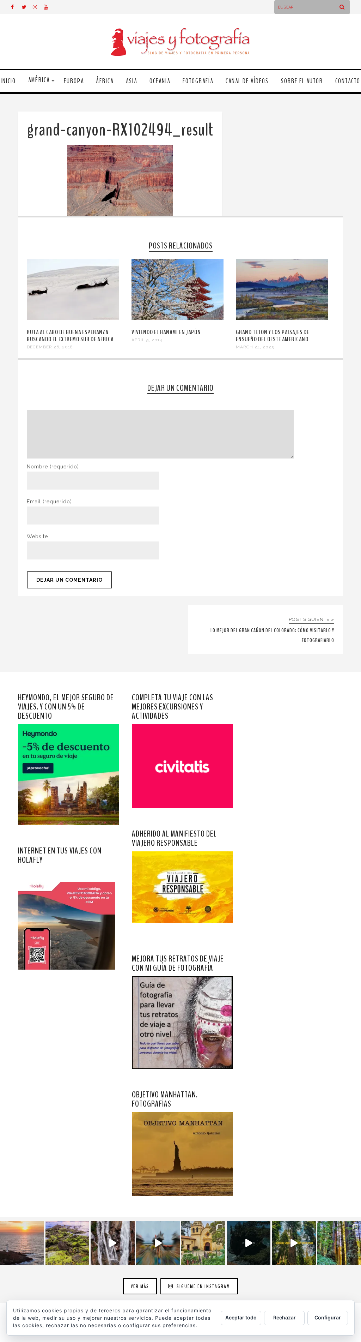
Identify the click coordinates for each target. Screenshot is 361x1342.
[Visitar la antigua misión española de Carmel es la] (203, 1243)
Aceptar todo (241, 1317)
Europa (74, 81)
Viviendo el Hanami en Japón (166, 332)
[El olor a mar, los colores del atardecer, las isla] (67, 1243)
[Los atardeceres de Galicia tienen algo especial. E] (22, 1243)
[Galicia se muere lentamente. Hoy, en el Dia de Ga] (113, 1243)
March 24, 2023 (255, 347)
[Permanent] (73, 318)
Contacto (347, 81)
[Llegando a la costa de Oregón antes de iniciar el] (249, 1243)
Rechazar (284, 1317)
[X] (27, 7)
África (105, 81)
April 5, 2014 (146, 339)
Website (37, 536)
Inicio (8, 81)
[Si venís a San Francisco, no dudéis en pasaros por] (158, 1243)
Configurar (327, 1317)
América (39, 80)
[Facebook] (16, 7)
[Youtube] (49, 7)
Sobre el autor (302, 81)
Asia (131, 81)
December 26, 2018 (50, 347)
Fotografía (198, 81)
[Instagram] (38, 7)
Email (49, 501)
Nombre (53, 466)
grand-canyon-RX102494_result (120, 130)
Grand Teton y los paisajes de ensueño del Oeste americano (272, 335)
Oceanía (159, 81)
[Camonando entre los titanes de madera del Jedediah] (294, 1243)
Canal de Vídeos (247, 81)
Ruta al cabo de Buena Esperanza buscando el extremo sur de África (70, 335)
